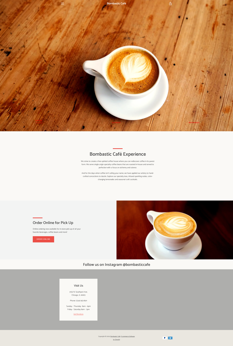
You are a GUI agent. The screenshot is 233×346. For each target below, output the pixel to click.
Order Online (43, 239)
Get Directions (78, 314)
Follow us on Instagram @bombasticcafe (116, 265)
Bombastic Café (116, 3)
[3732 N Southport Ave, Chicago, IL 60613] (116, 299)
